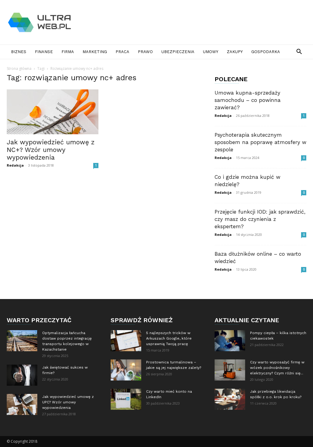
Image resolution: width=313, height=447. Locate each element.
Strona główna (19, 68)
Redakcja (15, 165)
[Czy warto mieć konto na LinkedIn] (126, 399)
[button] (299, 52)
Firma (67, 51)
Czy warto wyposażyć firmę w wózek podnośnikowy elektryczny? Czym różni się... (277, 367)
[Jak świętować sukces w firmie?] (22, 375)
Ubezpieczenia (177, 51)
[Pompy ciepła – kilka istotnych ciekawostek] (230, 340)
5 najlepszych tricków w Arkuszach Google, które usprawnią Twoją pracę (169, 338)
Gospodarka (265, 51)
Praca (122, 51)
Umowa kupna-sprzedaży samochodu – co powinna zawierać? (248, 100)
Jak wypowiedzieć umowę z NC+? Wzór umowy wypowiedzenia (50, 149)
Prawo (145, 51)
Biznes (18, 51)
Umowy (210, 51)
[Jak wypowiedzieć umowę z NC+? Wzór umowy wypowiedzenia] (52, 111)
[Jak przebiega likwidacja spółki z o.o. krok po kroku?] (230, 399)
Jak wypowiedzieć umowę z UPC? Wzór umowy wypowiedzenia (68, 402)
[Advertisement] (195, 22)
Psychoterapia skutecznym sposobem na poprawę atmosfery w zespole (260, 142)
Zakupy (235, 51)
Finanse (44, 51)
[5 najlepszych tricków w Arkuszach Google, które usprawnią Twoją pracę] (126, 340)
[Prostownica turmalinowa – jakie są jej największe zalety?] (126, 369)
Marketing (95, 51)
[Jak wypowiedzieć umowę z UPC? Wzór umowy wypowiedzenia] (22, 404)
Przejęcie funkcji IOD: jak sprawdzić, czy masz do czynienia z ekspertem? (260, 219)
